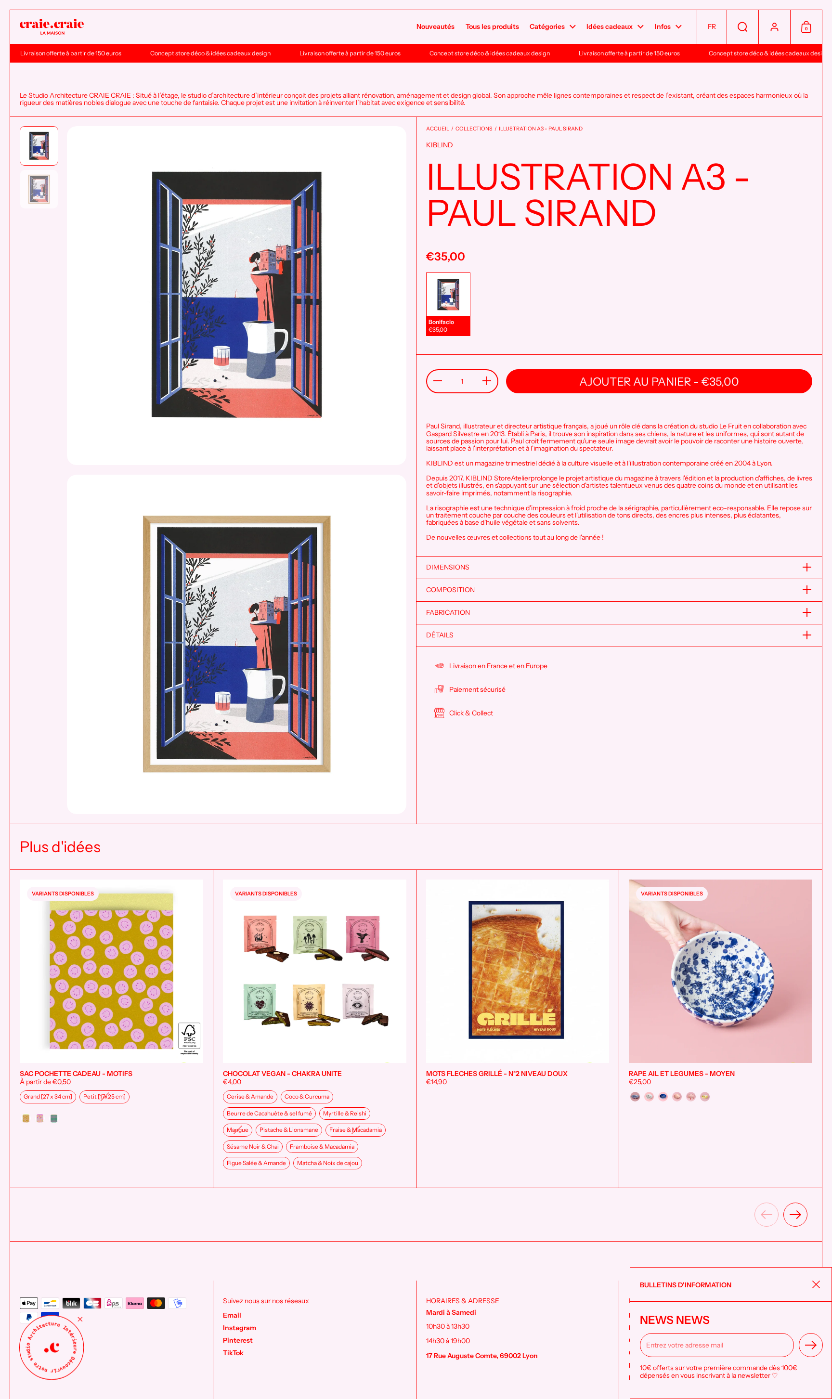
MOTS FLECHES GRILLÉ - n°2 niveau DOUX (517, 1029)
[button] (712, 27)
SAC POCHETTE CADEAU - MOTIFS (111, 1029)
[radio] (448, 304)
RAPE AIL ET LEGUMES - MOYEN (720, 1029)
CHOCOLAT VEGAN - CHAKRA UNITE (314, 1029)
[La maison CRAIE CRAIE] (52, 27)
